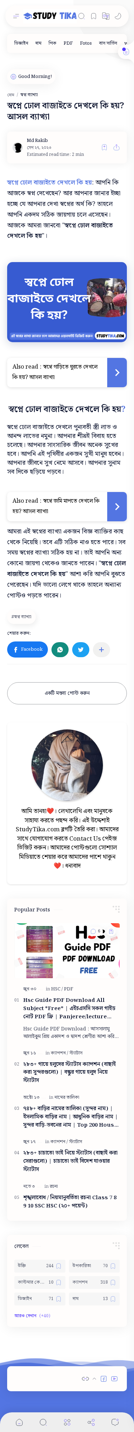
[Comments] (115, 1422)
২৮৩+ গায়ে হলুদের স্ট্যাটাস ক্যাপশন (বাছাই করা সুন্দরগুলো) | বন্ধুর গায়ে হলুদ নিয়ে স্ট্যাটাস (69, 1073)
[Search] (81, 16)
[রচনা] (54, 1186)
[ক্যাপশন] (59, 1053)
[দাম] (38, 43)
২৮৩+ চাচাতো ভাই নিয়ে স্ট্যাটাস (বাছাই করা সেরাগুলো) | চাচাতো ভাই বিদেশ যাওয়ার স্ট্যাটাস (70, 1161)
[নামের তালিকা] (66, 1097)
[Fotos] (86, 43)
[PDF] (68, 43)
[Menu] (67, 1422)
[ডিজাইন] (21, 43)
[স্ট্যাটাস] (76, 1053)
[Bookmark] (93, 16)
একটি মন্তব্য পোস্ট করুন (67, 693)
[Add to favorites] (104, 147)
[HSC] (57, 989)
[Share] (91, 1422)
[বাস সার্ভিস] (108, 43)
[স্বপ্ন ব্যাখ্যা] (22, 617)
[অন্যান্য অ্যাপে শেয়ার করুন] (101, 649)
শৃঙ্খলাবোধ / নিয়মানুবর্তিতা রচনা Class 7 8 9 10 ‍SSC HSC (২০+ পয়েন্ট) (69, 1202)
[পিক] (52, 43)
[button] (105, 16)
